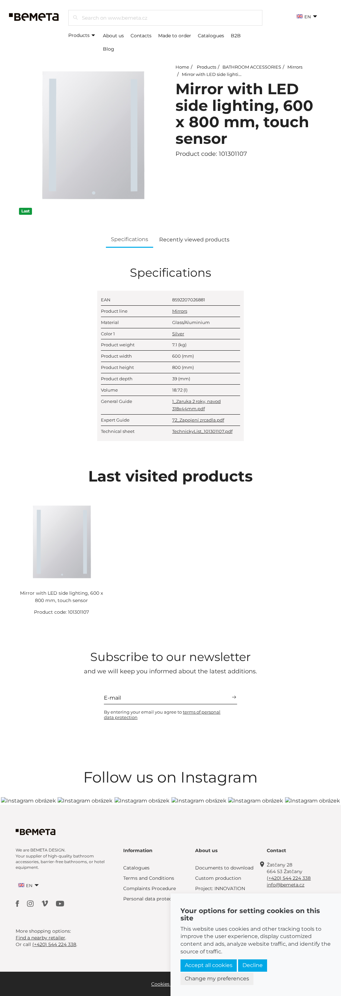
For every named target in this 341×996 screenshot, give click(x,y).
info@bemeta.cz (285, 885)
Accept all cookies (208, 965)
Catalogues (211, 36)
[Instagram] (31, 903)
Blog (108, 49)
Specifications (129, 239)
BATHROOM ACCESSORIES (251, 67)
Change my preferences (217, 978)
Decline (252, 965)
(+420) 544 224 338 (289, 878)
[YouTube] (60, 903)
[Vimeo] (45, 903)
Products (79, 35)
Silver (178, 333)
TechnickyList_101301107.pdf (202, 431)
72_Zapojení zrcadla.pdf (198, 420)
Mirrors (294, 67)
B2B (236, 36)
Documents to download (224, 868)
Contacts (141, 36)
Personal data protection (152, 899)
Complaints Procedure (149, 888)
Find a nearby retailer (40, 938)
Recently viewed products (194, 239)
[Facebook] (18, 903)
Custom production (218, 878)
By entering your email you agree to (162, 714)
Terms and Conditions (148, 878)
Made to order (174, 36)
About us (113, 36)
